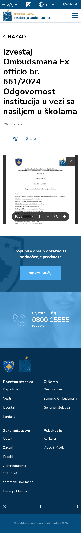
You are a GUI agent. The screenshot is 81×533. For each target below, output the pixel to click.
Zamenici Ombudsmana (60, 398)
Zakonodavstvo (16, 430)
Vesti (7, 398)
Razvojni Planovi (15, 491)
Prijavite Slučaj (40, 273)
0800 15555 (51, 319)
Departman (11, 389)
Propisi (8, 456)
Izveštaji (9, 407)
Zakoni (8, 447)
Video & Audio (54, 447)
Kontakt (9, 416)
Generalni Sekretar (57, 407)
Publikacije (53, 430)
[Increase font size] (16, 4)
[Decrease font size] (3, 4)
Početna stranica (18, 381)
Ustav (7, 438)
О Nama (51, 381)
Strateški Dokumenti (18, 482)
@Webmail (70, 4)
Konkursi (50, 438)
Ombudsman (53, 389)
